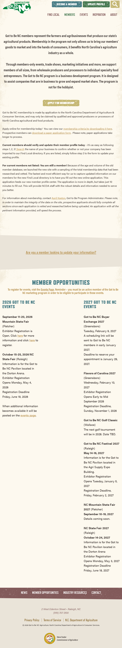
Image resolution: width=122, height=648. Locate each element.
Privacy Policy (31, 620)
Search (20, 149)
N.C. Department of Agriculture (81, 620)
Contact (96, 592)
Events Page (47, 289)
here (20, 335)
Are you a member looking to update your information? (61, 252)
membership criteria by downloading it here (87, 128)
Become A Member (67, 4)
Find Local (53, 15)
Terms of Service (52, 620)
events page (28, 415)
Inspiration (99, 15)
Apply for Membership (61, 103)
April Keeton (58, 198)
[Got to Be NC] (17, 7)
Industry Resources (75, 592)
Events (84, 15)
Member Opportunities (45, 592)
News (24, 592)
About (113, 15)
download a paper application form (51, 133)
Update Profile (96, 4)
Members (69, 15)
